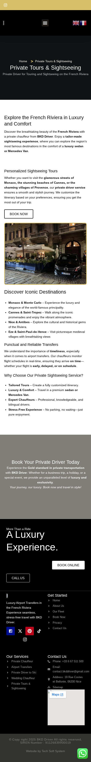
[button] (45, 22)
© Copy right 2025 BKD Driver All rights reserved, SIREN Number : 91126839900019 (45, 741)
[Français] (83, 22)
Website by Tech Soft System (45, 751)
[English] (76, 22)
